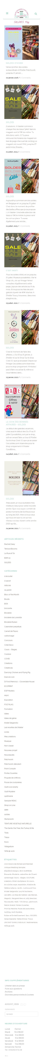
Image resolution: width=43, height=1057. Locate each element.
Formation (8, 709)
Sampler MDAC (10, 801)
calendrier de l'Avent (28, 874)
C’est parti (12, 270)
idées (6, 714)
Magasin (7, 898)
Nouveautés (9, 755)
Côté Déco (8, 645)
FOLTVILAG (8, 704)
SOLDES (10, 122)
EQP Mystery (9, 691)
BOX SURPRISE (26, 871)
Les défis (7, 895)
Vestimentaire (31, 922)
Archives (8, 992)
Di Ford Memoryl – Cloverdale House (19, 682)
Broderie (7, 613)
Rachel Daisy (9, 544)
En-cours (30, 881)
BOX (6, 604)
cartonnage (9, 636)
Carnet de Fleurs (11, 631)
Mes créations (10, 737)
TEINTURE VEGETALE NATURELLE (17, 824)
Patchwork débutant (12, 764)
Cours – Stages (10, 650)
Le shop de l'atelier (19, 895)
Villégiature (9, 846)
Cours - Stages (20, 878)
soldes (7, 814)
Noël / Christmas (21, 902)
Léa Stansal (32, 895)
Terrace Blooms (10, 549)
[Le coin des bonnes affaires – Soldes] (21, 401)
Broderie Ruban (10, 622)
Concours (8, 640)
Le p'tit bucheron (25, 891)
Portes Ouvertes (10, 773)
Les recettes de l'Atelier (13, 727)
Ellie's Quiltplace (19, 881)
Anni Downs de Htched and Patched (18, 864)
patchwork (33, 902)
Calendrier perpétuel (12, 627)
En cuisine (8, 884)
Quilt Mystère (9, 792)
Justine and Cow (29, 888)
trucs (6, 842)
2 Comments (25, 303)
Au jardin (7, 590)
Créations (8, 663)
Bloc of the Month (11, 595)
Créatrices (8, 668)
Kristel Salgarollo (11, 723)
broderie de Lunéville (13, 617)
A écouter (8, 576)
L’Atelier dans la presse (15, 986)
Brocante (7, 874)
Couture (7, 654)
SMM (6, 810)
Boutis (6, 599)
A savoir (7, 581)
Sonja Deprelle (10, 919)
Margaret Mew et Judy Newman (24, 898)
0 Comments (25, 78)
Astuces (7, 585)
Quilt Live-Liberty (11, 787)
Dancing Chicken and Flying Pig (17, 672)
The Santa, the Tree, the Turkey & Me (19, 828)
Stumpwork (9, 819)
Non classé (8, 746)
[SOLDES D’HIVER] (21, 42)
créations (8, 881)
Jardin (19, 888)
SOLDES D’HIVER (14, 63)
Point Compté (10, 769)
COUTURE (30, 878)
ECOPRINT (8, 686)
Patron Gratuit (9, 905)
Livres (6, 732)
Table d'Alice (22, 919)
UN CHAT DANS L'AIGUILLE (15, 922)
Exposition (8, 700)
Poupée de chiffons (12, 778)
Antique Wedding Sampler (14, 867)
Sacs (27, 915)
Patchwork (8, 759)
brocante (8, 608)
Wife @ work (9, 851)
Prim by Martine (10, 909)
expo (6, 695)
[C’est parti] (21, 250)
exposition (22, 884)
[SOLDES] (21, 102)
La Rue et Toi (9, 553)
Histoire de (31, 884)
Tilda (6, 833)
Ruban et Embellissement (14, 915)
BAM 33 (7, 558)
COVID (7, 659)
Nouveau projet (10, 750)
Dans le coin (9, 677)
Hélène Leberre (10, 888)
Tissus (6, 837)
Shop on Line (9, 805)
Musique (7, 741)
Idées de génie (10, 718)
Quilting (7, 912)
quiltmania (8, 796)
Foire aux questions (13, 989)
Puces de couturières (13, 782)
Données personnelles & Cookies (19, 995)
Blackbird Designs (11, 871)
